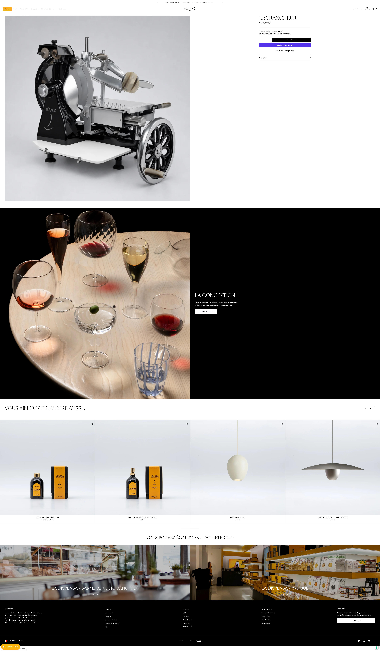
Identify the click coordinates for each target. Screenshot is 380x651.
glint (199, 641)
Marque (108, 616)
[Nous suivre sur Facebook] (359, 641)
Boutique (108, 609)
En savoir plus (95, 594)
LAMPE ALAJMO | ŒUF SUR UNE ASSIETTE (332, 517)
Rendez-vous (34, 9)
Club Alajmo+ (187, 620)
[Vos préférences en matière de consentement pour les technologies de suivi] (376, 647)
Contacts (186, 609)
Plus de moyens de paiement (285, 50)
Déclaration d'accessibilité (187, 624)
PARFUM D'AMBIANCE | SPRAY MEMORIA (142, 517)
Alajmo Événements (112, 620)
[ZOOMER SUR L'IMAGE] (185, 196)
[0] (366, 9)
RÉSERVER (7, 9)
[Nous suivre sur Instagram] (364, 641)
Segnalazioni (266, 623)
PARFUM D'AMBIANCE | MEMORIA (47, 517)
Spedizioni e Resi (267, 609)
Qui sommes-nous (47, 9)
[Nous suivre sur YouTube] (369, 641)
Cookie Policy (266, 620)
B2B (184, 613)
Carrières (186, 616)
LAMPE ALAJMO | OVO (237, 517)
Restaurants (24, 9)
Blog (107, 627)
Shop (15, 9)
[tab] (45, 408)
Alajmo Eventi (61, 9)
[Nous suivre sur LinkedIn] (374, 641)
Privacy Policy (266, 616)
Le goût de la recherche (113, 623)
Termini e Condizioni (268, 613)
